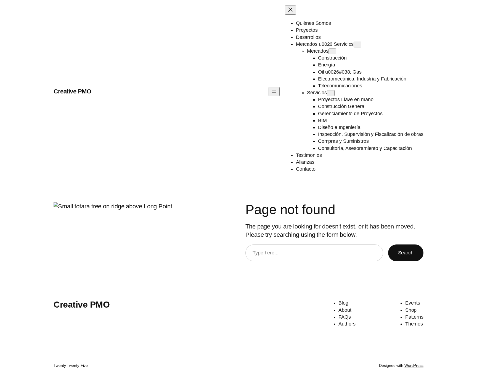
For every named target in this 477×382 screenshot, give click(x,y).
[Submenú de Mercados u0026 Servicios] (357, 44)
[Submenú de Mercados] (332, 51)
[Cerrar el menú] (290, 10)
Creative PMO (72, 91)
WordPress (413, 365)
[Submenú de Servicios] (331, 93)
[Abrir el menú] (274, 91)
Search (406, 252)
